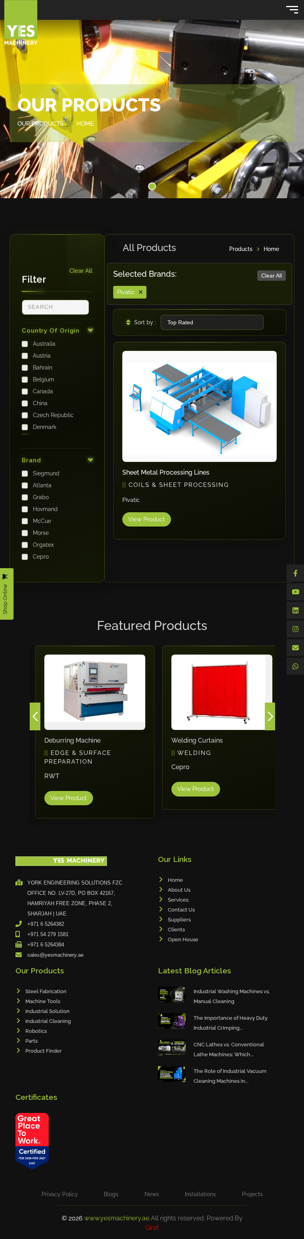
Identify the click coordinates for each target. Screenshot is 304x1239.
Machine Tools (42, 1001)
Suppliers (179, 920)
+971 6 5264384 (45, 945)
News (151, 1194)
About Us (179, 890)
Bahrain (42, 367)
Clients (176, 930)
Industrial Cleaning (48, 1021)
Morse (41, 533)
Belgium (43, 379)
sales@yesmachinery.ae (55, 955)
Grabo (41, 497)
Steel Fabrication (45, 991)
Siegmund (46, 473)
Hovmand (45, 509)
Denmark (44, 427)
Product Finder (43, 1051)
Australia (44, 344)
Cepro (41, 556)
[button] (152, 186)
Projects (252, 1194)
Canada (43, 391)
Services (178, 900)
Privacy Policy (60, 1194)
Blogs (111, 1194)
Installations (200, 1194)
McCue (42, 521)
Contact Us (181, 910)
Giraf (152, 1227)
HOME (85, 123)
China (40, 403)
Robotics (36, 1031)
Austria (42, 355)
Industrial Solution (47, 1011)
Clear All (80, 270)
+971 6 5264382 (45, 924)
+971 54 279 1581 (47, 934)
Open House (183, 939)
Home (271, 249)
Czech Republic (53, 415)
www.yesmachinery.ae (117, 1218)
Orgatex (43, 545)
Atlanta (42, 485)
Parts (31, 1041)
